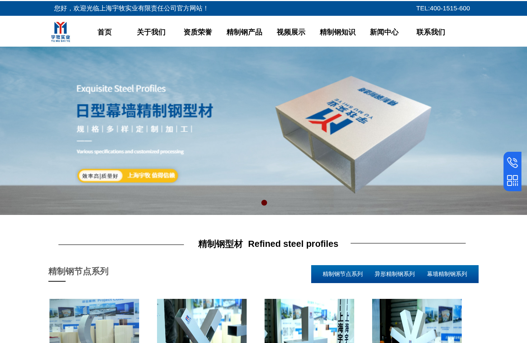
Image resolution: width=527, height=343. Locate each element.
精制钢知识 (338, 32)
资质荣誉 (198, 32)
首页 (105, 32)
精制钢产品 (244, 32)
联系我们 (431, 32)
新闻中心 (384, 32)
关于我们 (151, 32)
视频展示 (291, 32)
